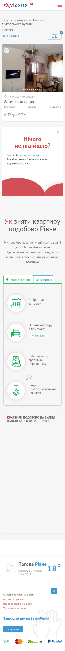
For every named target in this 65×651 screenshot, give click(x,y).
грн (14, 115)
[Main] (18, 5)
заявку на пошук (30, 155)
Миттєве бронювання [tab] (18, 279)
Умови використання (14, 608)
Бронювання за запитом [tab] (43, 279)
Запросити (13, 629)
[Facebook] (54, 591)
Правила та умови (13, 599)
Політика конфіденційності (18, 603)
